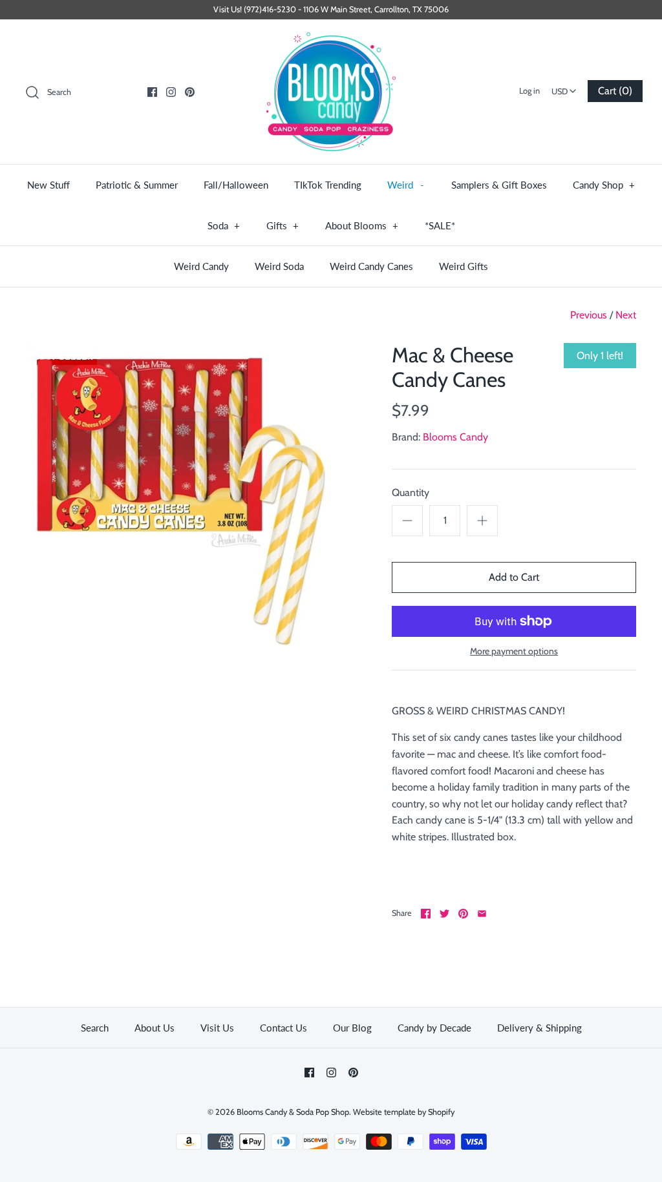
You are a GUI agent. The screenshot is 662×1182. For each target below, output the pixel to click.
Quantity (410, 492)
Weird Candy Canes (371, 266)
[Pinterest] (190, 92)
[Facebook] (152, 92)
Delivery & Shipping (539, 1027)
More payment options (514, 651)
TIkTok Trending (327, 185)
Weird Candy (201, 266)
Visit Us (217, 1027)
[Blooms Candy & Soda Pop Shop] (331, 92)
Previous (588, 315)
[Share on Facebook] (426, 913)
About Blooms (362, 225)
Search (95, 1027)
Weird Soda (279, 266)
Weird (405, 185)
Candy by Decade (434, 1027)
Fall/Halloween (236, 185)
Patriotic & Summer (137, 185)
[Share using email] (482, 913)
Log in (529, 91)
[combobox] (563, 87)
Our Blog (352, 1027)
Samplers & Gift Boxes (499, 185)
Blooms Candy (455, 437)
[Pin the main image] (463, 913)
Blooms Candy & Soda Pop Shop (293, 1112)
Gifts (282, 225)
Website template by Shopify (403, 1112)
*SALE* (440, 225)
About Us (154, 1027)
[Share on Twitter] (444, 913)
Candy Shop (604, 185)
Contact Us (283, 1027)
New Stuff (48, 185)
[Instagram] (171, 92)
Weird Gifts (463, 266)
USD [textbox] (565, 87)
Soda (224, 225)
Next (625, 315)
